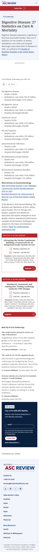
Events (5, 529)
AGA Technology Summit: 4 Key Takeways (19, 186)
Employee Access (27, 549)
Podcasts (6, 538)
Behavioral (7, 516)
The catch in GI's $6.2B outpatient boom (18, 355)
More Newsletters (12, 443)
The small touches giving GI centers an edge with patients (17, 333)
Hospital (6, 499)
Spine (5, 503)
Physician (7, 520)
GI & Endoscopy (8, 17)
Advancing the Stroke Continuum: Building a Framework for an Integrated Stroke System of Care (19, 242)
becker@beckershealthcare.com (15, 484)
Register (28, 268)
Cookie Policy (25, 547)
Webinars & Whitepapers (12, 533)
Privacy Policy (11, 434)
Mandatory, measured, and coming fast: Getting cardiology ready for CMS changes (19, 286)
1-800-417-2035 (8, 479)
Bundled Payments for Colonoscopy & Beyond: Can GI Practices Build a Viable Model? (18, 197)
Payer (5, 512)
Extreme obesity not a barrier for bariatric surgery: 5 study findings (19, 377)
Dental (5, 507)
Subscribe (18, 8)
